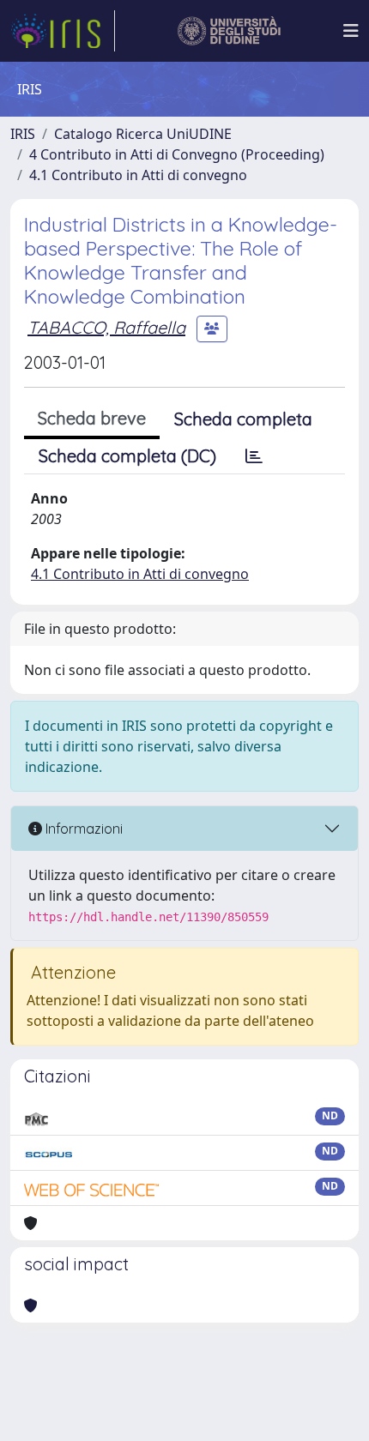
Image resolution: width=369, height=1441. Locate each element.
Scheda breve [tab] (92, 418)
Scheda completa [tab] (243, 419)
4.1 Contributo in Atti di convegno (138, 175)
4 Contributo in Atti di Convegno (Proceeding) (176, 154)
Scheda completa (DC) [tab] (127, 456)
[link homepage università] (229, 30)
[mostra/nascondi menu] (351, 30)
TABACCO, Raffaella (106, 327)
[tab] (254, 456)
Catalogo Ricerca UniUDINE (143, 133)
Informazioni (82, 828)
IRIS (22, 133)
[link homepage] (62, 30)
